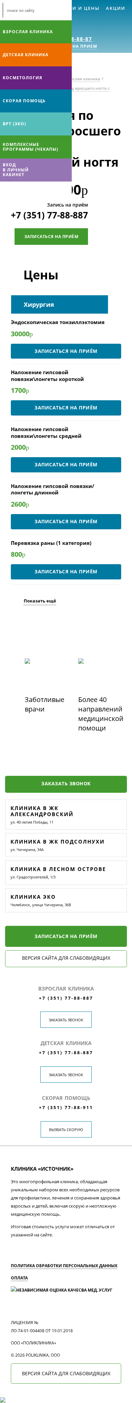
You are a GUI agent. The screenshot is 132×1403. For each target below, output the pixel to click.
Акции (115, 8)
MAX (20, 190)
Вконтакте (6, 190)
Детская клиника (25, 55)
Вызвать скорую (66, 1129)
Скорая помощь (24, 101)
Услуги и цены (78, 8)
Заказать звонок (66, 783)
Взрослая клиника (28, 32)
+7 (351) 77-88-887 (49, 215)
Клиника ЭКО (33, 896)
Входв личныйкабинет (16, 169)
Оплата (19, 1278)
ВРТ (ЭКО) (14, 124)
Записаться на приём (51, 236)
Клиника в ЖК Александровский (41, 811)
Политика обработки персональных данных (64, 1266)
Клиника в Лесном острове (58, 869)
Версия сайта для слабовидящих (66, 958)
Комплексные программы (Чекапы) (30, 147)
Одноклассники (33, 190)
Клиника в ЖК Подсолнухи (57, 841)
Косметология (22, 78)
